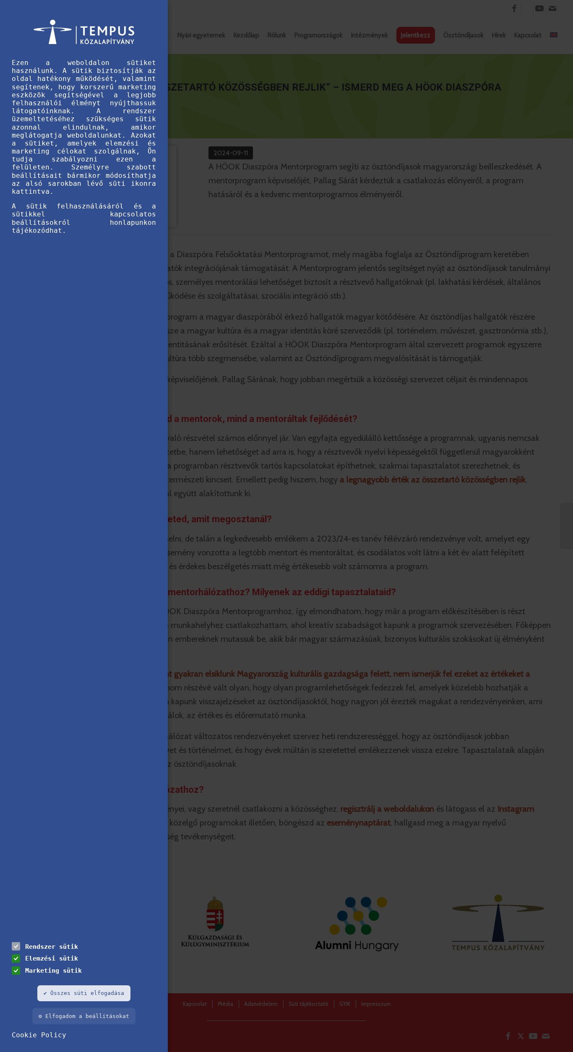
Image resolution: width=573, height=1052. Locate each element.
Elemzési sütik (51, 958)
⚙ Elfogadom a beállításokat (84, 1016)
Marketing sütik (53, 970)
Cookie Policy (39, 1035)
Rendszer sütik (51, 946)
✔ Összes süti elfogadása (84, 993)
